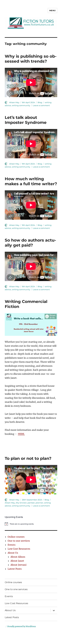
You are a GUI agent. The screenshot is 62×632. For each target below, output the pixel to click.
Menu (52, 10)
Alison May (14, 102)
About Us (13, 552)
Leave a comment (41, 105)
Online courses (16, 536)
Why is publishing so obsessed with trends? (31, 59)
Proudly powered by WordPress (21, 626)
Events (11, 544)
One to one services (19, 540)
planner (39, 503)
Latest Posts (15, 568)
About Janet (17, 560)
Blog (40, 102)
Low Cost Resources (19, 548)
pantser (31, 503)
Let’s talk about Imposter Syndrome (26, 120)
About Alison (18, 556)
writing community (21, 105)
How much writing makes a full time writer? (31, 181)
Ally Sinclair (21, 503)
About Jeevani (18, 564)
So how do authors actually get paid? (30, 243)
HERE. (21, 433)
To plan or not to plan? (28, 458)
